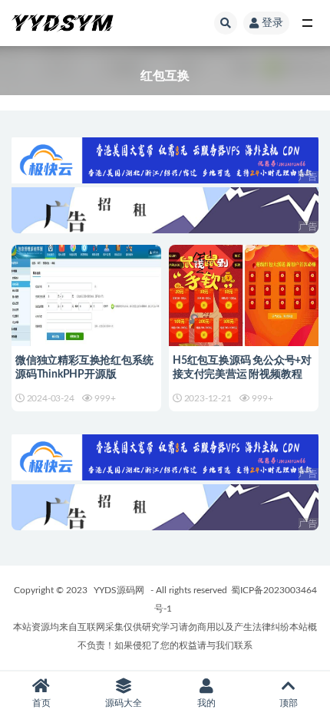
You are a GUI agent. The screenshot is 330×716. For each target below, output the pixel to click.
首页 (41, 703)
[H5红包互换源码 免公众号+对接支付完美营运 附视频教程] (243, 310)
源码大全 (123, 703)
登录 (272, 23)
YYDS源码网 (119, 590)
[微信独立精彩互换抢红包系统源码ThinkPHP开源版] (86, 310)
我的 (206, 703)
